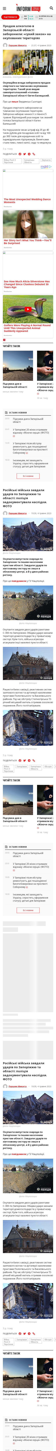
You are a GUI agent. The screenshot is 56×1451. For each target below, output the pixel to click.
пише (14, 101)
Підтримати (10, 17)
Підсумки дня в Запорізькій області (15, 385)
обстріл (48, 766)
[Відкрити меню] (4, 8)
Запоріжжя (22, 766)
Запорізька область (29, 161)
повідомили (18, 581)
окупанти (46, 159)
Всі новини (28, 476)
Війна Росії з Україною (10, 161)
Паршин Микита (18, 45)
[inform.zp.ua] (28, 8)
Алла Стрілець (16, 1377)
